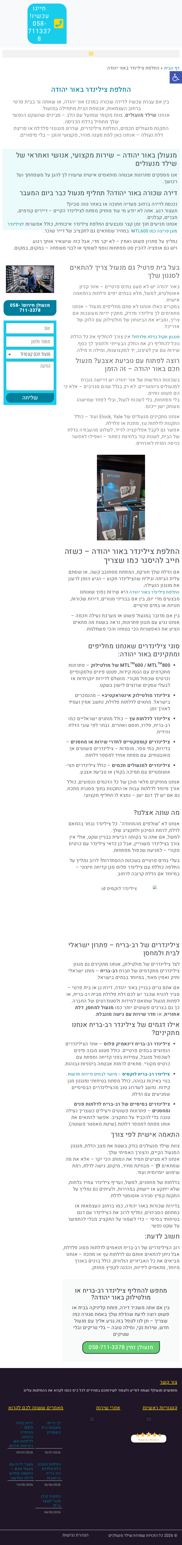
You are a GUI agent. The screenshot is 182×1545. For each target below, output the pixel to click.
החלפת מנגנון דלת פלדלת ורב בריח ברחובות (49, 1471)
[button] (91, 54)
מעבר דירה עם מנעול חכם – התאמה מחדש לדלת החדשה (21, 1471)
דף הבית (172, 68)
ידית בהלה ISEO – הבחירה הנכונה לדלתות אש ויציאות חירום (21, 1434)
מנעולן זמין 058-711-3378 (121, 1347)
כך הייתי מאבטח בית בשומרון (51, 1427)
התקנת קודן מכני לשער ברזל (51, 1501)
